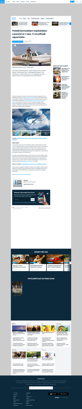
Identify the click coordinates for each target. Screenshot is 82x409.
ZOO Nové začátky (63, 380)
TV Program (22, 1)
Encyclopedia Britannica (26, 174)
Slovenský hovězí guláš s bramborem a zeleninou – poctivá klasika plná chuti (63, 344)
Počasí (50, 380)
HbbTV (14, 398)
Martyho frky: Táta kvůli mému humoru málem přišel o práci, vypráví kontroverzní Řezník (32, 359)
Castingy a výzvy (28, 396)
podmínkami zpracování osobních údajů (30, 202)
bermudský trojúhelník (30, 97)
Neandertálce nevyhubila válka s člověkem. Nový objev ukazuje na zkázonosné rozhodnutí (65, 95)
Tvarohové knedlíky (38, 384)
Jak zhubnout (18, 380)
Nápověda (27, 401)
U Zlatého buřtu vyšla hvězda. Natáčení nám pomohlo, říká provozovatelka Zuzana (32, 339)
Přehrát (15, 290)
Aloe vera (54, 382)
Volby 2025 (33, 382)
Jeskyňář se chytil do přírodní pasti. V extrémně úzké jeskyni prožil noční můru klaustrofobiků (54, 266)
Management (28, 393)
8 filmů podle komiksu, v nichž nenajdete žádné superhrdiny (18, 365)
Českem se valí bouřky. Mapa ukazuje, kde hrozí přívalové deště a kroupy (19, 333)
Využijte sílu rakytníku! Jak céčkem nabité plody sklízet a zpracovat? (48, 365)
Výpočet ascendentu (30, 384)
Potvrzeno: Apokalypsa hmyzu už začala (48, 333)
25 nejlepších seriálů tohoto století (19, 358)
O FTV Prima (15, 393)
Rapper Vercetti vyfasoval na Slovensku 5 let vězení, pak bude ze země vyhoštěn (33, 365)
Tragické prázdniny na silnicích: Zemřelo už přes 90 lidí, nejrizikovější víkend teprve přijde (19, 339)
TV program (38, 380)
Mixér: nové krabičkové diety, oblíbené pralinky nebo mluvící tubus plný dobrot (62, 339)
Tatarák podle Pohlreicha (46, 382)
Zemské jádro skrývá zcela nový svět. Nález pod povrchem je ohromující (66, 78)
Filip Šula (25, 42)
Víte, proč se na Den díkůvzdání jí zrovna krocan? (19, 266)
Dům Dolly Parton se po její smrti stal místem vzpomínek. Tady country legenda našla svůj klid (48, 370)
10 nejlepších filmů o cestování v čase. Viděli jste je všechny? (33, 164)
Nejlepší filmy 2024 (24, 380)
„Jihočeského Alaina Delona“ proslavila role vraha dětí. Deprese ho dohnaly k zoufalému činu (19, 344)
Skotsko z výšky (16, 291)
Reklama (14, 396)
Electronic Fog (18, 174)
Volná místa (15, 394)
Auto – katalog (19, 382)
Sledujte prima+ (33, 1)
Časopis (27, 1)
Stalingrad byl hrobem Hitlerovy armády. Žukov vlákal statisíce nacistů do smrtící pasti (66, 87)
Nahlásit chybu (15, 405)
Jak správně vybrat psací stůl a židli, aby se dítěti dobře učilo (47, 359)
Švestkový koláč (53, 384)
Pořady (18, 1)
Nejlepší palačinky (45, 384)
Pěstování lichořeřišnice (60, 382)
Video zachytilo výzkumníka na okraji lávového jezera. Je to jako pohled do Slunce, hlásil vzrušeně (48, 344)
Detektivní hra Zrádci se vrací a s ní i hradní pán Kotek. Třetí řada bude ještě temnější (33, 333)
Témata (13, 1)
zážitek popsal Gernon (28, 161)
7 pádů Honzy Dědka (27, 382)
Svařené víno (38, 382)
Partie (47, 380)
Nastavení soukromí (29, 405)
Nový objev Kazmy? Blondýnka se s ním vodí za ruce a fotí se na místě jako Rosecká (33, 370)
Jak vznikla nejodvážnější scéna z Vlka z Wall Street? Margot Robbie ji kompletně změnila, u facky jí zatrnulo (19, 371)
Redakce (27, 403)
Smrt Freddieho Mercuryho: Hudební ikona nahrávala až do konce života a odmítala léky (37, 266)
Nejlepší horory (32, 380)
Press (27, 394)
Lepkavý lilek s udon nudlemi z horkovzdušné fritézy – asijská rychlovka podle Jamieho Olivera (62, 333)
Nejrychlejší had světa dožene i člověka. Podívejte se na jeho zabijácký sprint (66, 70)
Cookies (14, 401)
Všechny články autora (28, 184)
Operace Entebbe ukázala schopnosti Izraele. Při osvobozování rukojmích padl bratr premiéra (48, 339)
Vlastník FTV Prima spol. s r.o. (18, 403)
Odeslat (32, 199)
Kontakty (27, 398)
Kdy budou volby (56, 380)
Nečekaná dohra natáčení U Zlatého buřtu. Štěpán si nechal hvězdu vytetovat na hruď (32, 344)
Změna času (43, 380)
